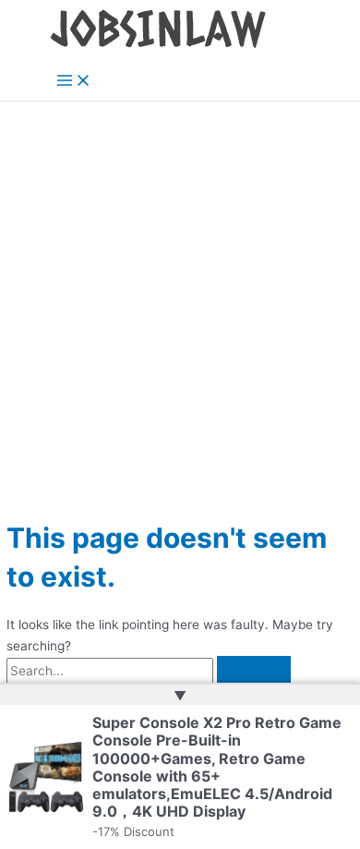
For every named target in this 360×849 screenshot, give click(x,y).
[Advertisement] (180, 291)
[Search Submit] (254, 671)
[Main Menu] (73, 82)
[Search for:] (148, 670)
